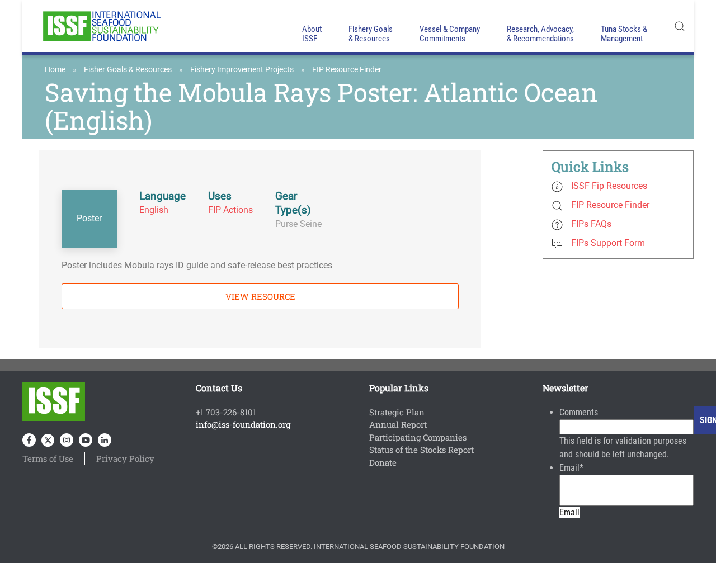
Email (571, 467)
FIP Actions (230, 210)
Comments (578, 412)
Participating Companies (418, 437)
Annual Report (398, 424)
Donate (383, 462)
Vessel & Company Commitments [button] (450, 34)
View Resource (260, 296)
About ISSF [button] (312, 34)
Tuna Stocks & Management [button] (624, 34)
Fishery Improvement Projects (242, 69)
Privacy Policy (125, 458)
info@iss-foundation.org (243, 424)
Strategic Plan (397, 412)
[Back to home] (101, 26)
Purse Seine (298, 224)
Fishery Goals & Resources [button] (370, 34)
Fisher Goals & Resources (128, 69)
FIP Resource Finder (346, 69)
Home (55, 69)
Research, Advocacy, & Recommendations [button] (540, 34)
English (153, 210)
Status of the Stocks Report (421, 449)
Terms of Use (47, 458)
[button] (679, 26)
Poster (89, 218)
